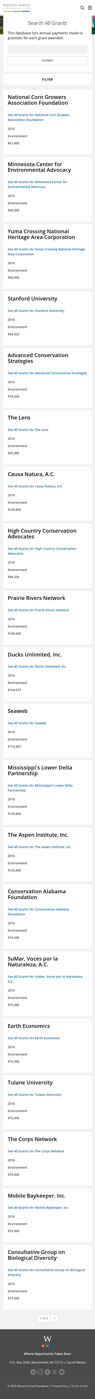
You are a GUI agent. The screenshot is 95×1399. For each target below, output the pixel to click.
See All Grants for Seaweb (27, 723)
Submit (47, 60)
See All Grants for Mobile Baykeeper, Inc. (38, 1207)
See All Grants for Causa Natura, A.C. (35, 486)
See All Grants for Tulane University (34, 1094)
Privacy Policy (60, 1386)
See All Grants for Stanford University (36, 311)
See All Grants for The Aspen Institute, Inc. (40, 847)
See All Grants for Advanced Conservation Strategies (47, 373)
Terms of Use (79, 1386)
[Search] (82, 8)
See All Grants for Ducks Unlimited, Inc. (37, 666)
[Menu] (90, 8)
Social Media (76, 1362)
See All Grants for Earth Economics (34, 1038)
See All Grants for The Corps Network (36, 1151)
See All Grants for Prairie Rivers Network (38, 610)
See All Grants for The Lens (28, 429)
